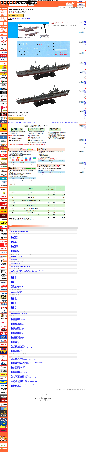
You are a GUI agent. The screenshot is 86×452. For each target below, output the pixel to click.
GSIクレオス (3, 178)
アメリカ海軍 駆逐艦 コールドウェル (17, 358)
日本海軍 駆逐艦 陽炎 (14, 242)
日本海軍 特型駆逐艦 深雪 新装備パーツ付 (17, 337)
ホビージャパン (3, 333)
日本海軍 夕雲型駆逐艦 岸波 (15, 351)
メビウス (3, 374)
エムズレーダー (3, 437)
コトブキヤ (3, 166)
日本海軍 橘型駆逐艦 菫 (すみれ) (16, 320)
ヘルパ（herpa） (3, 322)
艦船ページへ (3, 14)
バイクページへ (3, 17)
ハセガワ (12, 294)
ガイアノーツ (3, 133)
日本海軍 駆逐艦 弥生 (14, 341)
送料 (81, 3)
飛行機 (5, 2)
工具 (26, 2)
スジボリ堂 (3, 200)
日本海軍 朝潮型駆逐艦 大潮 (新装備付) (17, 338)
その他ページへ (3, 24)
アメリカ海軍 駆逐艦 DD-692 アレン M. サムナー (18, 346)
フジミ (3, 304)
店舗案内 (81, 6)
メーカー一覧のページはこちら (3, 38)
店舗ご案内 (3, 444)
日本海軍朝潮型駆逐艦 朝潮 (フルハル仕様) (17, 367)
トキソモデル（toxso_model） (3, 237)
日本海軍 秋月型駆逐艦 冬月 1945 (16, 386)
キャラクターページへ (3, 20)
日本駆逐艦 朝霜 (13, 306)
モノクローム (3, 393)
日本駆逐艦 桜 (13, 285)
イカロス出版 (3, 78)
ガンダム (20, 2)
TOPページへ (3, 8)
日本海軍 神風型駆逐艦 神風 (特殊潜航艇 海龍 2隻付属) (19, 375)
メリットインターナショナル (3, 378)
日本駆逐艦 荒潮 (13, 310)
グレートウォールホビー (3, 152)
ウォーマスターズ (3, 92)
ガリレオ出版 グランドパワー (3, 148)
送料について (3, 447)
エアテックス (3, 96)
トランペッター (3, 252)
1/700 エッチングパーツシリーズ (21, 353)
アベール (3, 67)
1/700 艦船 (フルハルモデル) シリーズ (20, 258)
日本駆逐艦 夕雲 (13, 301)
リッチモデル (3, 423)
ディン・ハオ (3, 230)
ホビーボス (3, 340)
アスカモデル (3, 63)
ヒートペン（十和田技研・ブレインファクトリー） (3, 275)
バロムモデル (3, 264)
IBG (3, 45)
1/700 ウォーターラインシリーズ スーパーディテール (22, 254)
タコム (12, 268)
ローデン (3, 430)
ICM (3, 41)
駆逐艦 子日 (13, 18)
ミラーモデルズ (3, 371)
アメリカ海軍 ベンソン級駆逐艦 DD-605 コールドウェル (20, 376)
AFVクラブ (3, 103)
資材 (29, 2)
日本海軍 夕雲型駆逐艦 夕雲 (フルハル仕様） (18, 366)
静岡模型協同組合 (3, 185)
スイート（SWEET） (3, 196)
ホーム (57, 389)
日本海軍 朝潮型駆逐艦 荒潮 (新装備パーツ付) (18, 343)
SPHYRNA (12, 229)
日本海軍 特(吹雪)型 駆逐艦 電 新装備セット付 (18, 322)
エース (3, 111)
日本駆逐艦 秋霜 (13, 308)
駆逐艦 (29, 18)
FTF (3, 114)
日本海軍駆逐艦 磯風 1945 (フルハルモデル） (18, 259)
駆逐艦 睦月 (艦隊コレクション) (16, 263)
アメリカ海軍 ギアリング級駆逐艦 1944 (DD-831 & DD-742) (20, 266)
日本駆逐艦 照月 (13, 237)
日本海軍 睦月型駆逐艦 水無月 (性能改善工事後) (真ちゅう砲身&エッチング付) (23, 359)
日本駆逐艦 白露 (13, 276)
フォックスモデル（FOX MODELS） (3, 297)
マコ (3, 349)
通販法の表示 (3, 448)
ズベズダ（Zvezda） (3, 211)
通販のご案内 (3, 445)
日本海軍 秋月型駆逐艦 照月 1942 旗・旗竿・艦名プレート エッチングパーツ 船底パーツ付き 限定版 (27, 362)
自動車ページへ (3, 16)
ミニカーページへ (3, 22)
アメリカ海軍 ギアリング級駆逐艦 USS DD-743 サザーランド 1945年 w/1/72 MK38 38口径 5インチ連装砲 (27, 270)
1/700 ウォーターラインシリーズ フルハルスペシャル (22, 311)
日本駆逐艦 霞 (13, 307)
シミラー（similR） (3, 189)
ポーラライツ (3, 330)
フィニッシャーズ (3, 293)
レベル (3, 426)
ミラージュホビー (3, 367)
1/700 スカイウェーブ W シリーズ (21, 356)
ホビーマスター (3, 344)
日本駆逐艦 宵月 (13, 240)
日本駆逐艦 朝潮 (13, 303)
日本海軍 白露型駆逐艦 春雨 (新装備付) (17, 329)
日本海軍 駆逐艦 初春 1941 (15, 251)
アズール (3, 59)
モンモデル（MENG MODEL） (3, 400)
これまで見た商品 (62, 6)
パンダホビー (3, 271)
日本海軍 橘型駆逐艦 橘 (14, 373)
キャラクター (17, 2)
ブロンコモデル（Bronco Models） (3, 311)
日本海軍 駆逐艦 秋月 (14, 236)
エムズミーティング (3, 440)
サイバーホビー (3, 171)
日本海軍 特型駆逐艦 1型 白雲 (15, 364)
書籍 (35, 2)
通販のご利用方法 (81, 1)
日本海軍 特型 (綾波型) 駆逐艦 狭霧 (16, 350)
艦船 (59, 389)
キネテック (3, 144)
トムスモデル (3, 245)
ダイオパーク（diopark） (3, 216)
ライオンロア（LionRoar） (3, 412)
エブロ (3, 121)
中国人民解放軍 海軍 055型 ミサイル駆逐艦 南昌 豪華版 (19, 231)
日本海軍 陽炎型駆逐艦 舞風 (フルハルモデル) (18, 319)
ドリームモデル (13, 289)
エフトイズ (3, 118)
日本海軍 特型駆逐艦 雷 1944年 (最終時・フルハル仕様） (20, 363)
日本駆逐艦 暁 (13, 281)
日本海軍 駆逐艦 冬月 (14, 238)
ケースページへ (3, 31)
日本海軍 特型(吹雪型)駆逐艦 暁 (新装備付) (17, 324)
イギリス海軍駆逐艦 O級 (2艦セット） (17, 286)
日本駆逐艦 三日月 (14, 299)
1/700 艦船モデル (19, 289)
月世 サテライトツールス (3, 155)
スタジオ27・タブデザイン (3, 204)
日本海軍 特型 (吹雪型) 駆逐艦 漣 (16, 327)
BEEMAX (3, 279)
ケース (32, 2)
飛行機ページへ (3, 12)
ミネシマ (3, 363)
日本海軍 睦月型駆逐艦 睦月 (15, 371)
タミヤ (12, 273)
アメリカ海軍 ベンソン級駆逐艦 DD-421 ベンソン (19, 382)
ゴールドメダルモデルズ (3, 163)
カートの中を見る (69, 6)
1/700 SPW (14, 11)
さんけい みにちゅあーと (3, 174)
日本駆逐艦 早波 (13, 297)
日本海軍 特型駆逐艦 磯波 (15, 342)
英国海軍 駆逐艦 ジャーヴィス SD (16, 256)
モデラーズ (3, 382)
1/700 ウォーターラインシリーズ (19, 233)
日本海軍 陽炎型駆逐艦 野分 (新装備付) (17, 333)
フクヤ (3, 300)
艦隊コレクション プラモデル (18, 261)
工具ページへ (3, 28)
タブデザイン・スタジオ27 (3, 223)
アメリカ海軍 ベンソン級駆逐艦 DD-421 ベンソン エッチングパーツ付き (22, 384)
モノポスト (3, 396)
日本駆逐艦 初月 (13, 241)
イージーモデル (3, 74)
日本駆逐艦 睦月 (13, 298)
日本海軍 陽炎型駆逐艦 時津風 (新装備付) (17, 331)
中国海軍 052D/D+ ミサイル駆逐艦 (16, 291)
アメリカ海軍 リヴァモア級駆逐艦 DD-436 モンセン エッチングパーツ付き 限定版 (24, 381)
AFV (3, 11)
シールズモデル (3, 182)
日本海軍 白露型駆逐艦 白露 (15, 368)
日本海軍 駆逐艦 (24, 18)
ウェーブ (3, 89)
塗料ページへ (3, 26)
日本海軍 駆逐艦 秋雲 (14, 245)
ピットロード (10, 114)
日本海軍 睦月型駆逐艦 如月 (15, 336)
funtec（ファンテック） (3, 289)
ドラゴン (3, 248)
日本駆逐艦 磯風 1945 (14, 246)
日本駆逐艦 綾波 (13, 280)
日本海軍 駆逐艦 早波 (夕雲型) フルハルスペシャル (19, 313)
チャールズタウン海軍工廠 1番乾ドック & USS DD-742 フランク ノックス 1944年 (24, 271)
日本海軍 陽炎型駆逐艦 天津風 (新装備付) (17, 328)
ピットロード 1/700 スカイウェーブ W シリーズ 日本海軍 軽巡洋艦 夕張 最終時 (64, 122)
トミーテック (3, 241)
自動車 (11, 2)
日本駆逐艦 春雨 (13, 277)
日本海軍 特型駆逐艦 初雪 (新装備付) (16, 323)
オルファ (3, 129)
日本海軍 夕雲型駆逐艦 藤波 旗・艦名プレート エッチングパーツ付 (21, 347)
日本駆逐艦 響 (13, 282)
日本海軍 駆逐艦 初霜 (14, 250)
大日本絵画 (3, 219)
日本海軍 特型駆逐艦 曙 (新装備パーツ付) (17, 345)
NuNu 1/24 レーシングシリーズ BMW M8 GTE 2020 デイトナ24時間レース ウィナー (21, 122)
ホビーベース (3, 337)
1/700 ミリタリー (17, 229)
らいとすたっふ (3, 415)
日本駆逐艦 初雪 (13, 278)
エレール (3, 125)
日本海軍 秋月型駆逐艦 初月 (15, 318)
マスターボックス (3, 352)
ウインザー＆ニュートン (3, 85)
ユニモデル (3, 404)
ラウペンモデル (3, 419)
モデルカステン (3, 389)
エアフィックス (3, 100)
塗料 (23, 2)
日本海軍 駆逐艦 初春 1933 (15, 247)
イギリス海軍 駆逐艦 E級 (15, 287)
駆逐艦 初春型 (18, 18)
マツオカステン (3, 356)
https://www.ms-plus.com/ (43, 396)
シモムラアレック (3, 193)
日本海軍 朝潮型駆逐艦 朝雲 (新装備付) (17, 332)
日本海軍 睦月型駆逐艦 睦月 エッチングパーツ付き (19, 372)
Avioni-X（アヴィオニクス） (3, 49)
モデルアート (3, 385)
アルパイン (3, 70)
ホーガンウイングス (3, 326)
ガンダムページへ (3, 19)
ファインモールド (3, 286)
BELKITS (3, 319)
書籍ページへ (3, 34)
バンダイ (3, 268)
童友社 (3, 234)
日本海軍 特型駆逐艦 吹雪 (15, 385)
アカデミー (3, 56)
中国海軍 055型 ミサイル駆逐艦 (16, 292)
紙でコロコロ (3, 137)
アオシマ (12, 233)
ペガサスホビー (3, 315)
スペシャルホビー (3, 207)
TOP (5, 4)
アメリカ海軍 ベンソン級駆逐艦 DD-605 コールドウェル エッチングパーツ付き (23, 377)
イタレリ (3, 81)
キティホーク (3, 141)
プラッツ (3, 308)
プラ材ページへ (3, 30)
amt (3, 107)
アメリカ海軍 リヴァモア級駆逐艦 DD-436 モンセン (19, 380)
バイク (14, 2)
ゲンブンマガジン (3, 159)
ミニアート (3, 360)
